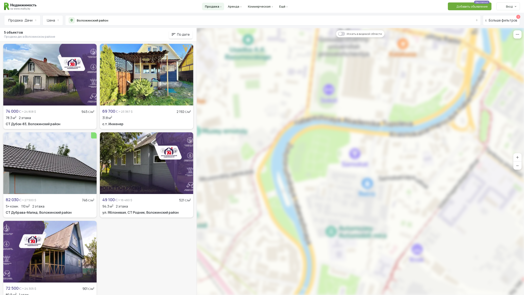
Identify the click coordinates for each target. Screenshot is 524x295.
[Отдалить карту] (517, 165)
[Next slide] (91, 74)
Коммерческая (259, 6)
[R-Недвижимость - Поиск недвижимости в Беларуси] (20, 6)
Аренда (233, 6)
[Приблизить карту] (517, 157)
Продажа (212, 6)
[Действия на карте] (517, 34)
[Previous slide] (8, 74)
